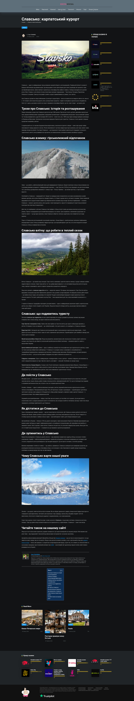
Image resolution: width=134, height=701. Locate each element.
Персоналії (45, 9)
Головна (23, 22)
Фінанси (78, 9)
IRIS (101, 104)
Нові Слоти (106, 689)
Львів (70, 629)
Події (85, 9)
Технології (71, 9)
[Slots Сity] (25, 676)
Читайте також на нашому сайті (54, 597)
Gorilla (102, 670)
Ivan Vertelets (32, 34)
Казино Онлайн (99, 687)
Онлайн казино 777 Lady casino (106, 660)
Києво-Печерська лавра (31, 629)
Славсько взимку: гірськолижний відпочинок (54, 577)
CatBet (102, 81)
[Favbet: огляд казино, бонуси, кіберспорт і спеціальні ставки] (49, 676)
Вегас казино (58, 660)
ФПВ (52, 545)
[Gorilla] (95, 676)
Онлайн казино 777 (36, 660)
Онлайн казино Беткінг (81, 660)
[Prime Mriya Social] (67, 3)
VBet (78, 670)
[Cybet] (95, 58)
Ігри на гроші (62, 9)
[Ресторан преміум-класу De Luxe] (55, 621)
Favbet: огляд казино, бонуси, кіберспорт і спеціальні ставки (59, 672)
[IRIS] (95, 111)
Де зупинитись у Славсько (54, 591)
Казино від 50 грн (98, 689)
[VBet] (72, 676)
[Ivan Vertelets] (26, 559)
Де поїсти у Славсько (53, 587)
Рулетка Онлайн (82, 689)
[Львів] (78, 618)
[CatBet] (95, 88)
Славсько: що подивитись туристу (54, 584)
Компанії (53, 9)
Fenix (101, 41)
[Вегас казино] (49, 666)
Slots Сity (33, 670)
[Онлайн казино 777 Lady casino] (94, 662)
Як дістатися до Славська (54, 589)
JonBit (102, 61)
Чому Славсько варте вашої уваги (55, 594)
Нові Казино (90, 687)
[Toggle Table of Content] (60, 570)
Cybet (102, 51)
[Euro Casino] (95, 101)
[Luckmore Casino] (95, 78)
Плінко (106, 687)
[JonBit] (95, 68)
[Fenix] (95, 48)
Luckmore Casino (105, 71)
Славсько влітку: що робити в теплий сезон (55, 581)
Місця (24, 27)
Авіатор (89, 689)
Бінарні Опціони (93, 9)
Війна (37, 9)
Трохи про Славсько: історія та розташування (55, 573)
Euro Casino (103, 94)
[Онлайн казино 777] (25, 666)
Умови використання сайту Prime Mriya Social (88, 690)
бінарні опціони (60, 538)
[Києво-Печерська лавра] (32, 618)
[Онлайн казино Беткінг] (72, 666)
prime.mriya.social (46, 556)
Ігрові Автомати (82, 687)
